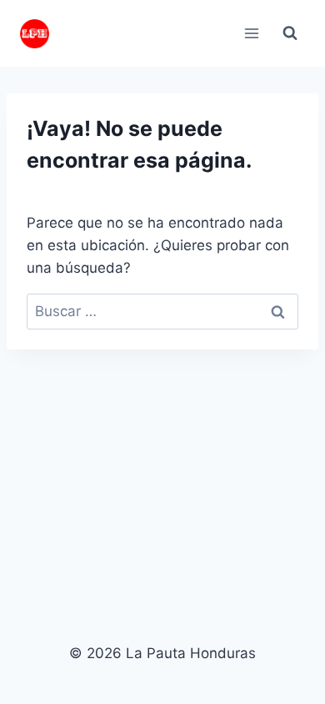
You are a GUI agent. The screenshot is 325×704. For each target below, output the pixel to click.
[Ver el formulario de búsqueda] (290, 33)
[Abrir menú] (251, 33)
